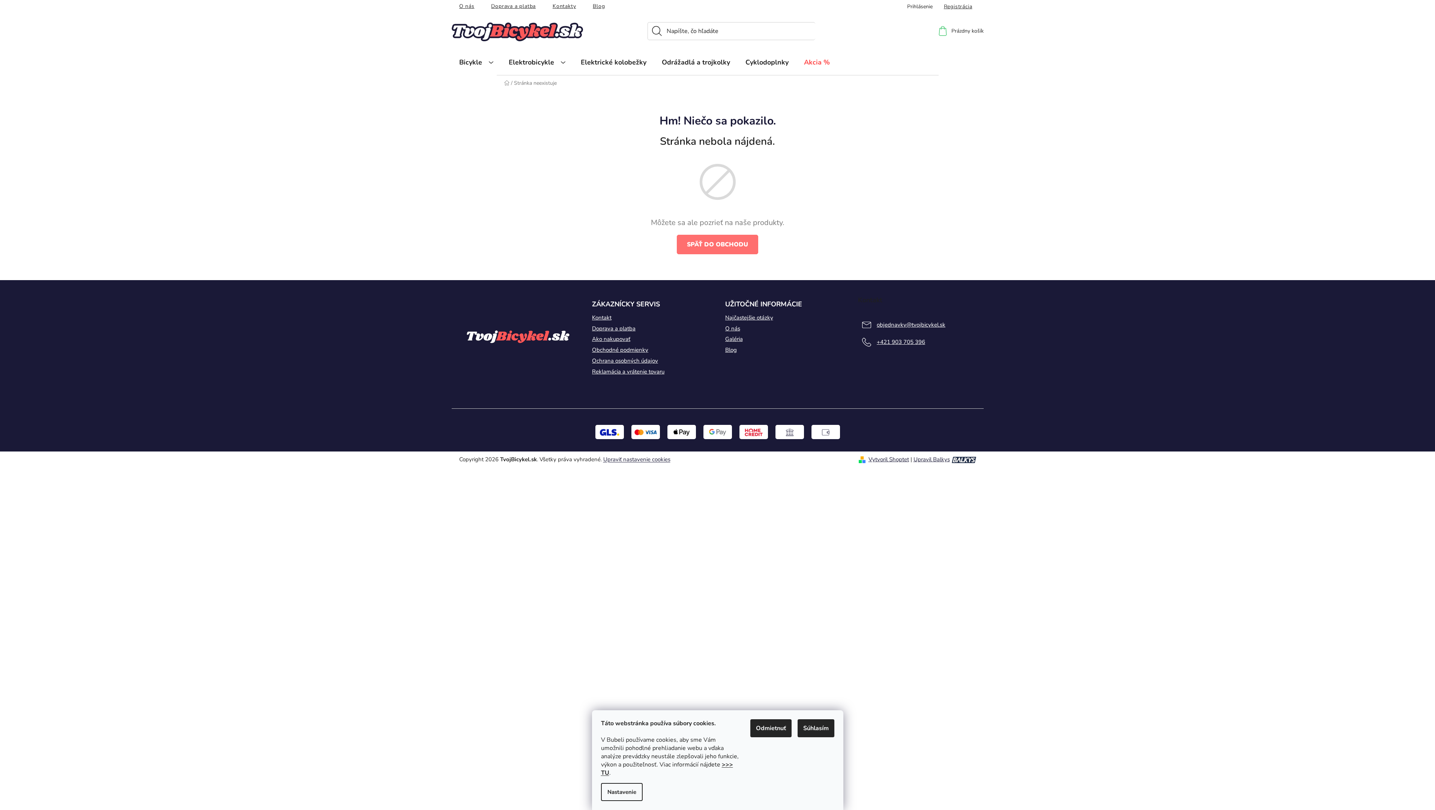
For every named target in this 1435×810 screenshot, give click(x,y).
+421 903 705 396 (901, 342)
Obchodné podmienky (620, 350)
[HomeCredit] (753, 431)
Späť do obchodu (717, 244)
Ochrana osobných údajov (625, 360)
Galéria (734, 339)
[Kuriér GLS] (609, 431)
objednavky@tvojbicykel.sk (911, 324)
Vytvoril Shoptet (889, 459)
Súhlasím (816, 728)
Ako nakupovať (611, 339)
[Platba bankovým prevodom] (789, 431)
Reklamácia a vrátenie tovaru (628, 371)
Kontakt (602, 317)
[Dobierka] (825, 431)
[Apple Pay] (681, 431)
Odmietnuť (771, 728)
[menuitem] (476, 62)
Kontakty (564, 6)
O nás (467, 6)
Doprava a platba (513, 6)
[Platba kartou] (645, 431)
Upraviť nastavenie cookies (636, 459)
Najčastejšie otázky (749, 317)
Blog (599, 6)
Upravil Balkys (932, 459)
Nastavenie (621, 792)
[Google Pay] (717, 431)
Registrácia (958, 6)
